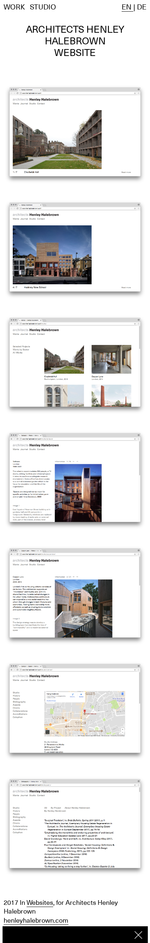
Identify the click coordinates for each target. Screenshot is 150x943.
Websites (40, 902)
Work (14, 7)
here (118, 934)
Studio (43, 7)
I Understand (138, 935)
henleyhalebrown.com (36, 920)
